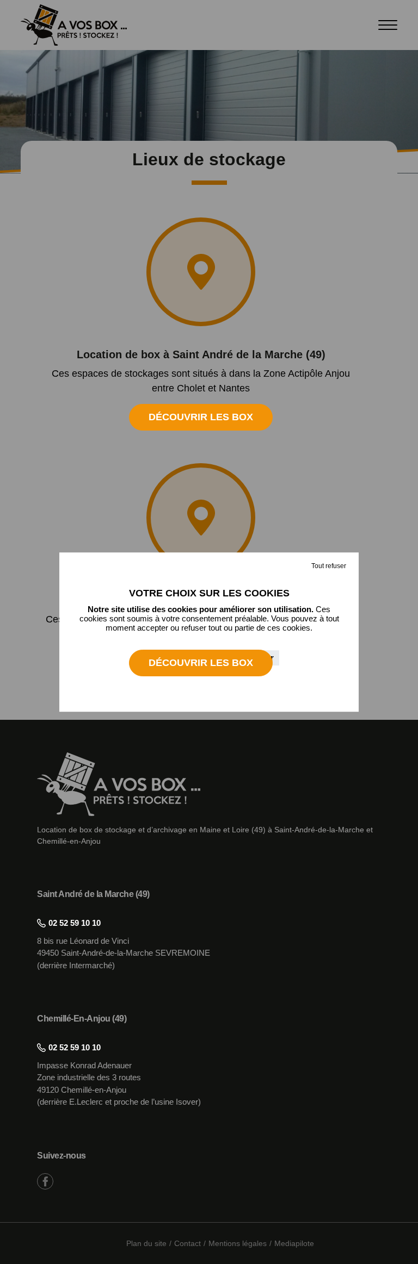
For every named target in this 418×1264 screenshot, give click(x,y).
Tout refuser (328, 566)
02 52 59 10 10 (74, 922)
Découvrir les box (201, 417)
